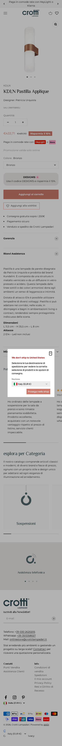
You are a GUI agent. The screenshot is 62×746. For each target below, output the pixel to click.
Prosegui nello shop (38, 391)
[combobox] (22, 384)
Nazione (16, 379)
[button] (50, 353)
